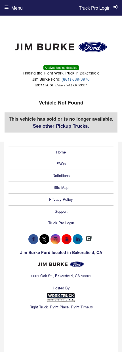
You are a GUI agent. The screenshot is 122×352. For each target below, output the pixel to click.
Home (61, 152)
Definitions (61, 175)
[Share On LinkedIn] (78, 239)
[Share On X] (44, 239)
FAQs (61, 163)
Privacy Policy (61, 199)
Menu (17, 8)
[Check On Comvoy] (89, 239)
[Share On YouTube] (66, 239)
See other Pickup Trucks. (61, 125)
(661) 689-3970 (76, 79)
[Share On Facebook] (33, 239)
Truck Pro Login (61, 222)
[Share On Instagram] (55, 239)
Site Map (61, 187)
